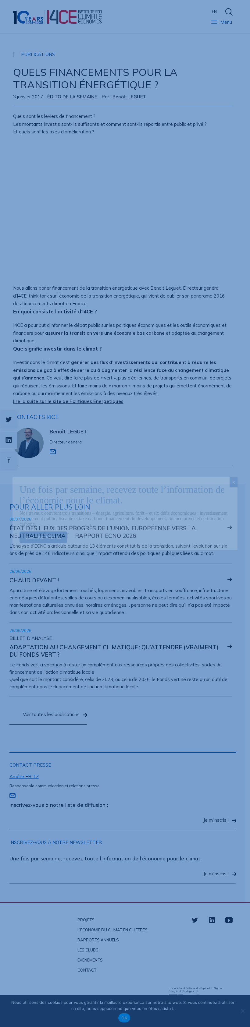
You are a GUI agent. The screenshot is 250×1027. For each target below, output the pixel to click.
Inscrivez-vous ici (43, 537)
